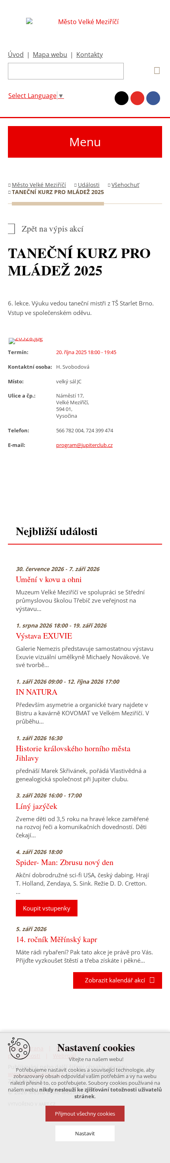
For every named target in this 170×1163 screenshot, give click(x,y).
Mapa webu (50, 54)
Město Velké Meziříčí (39, 184)
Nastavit (85, 1133)
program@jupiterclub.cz (84, 445)
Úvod (16, 54)
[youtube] (137, 98)
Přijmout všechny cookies (85, 1113)
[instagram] (121, 98)
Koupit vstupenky (46, 908)
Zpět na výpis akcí (52, 229)
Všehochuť (125, 184)
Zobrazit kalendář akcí (112, 980)
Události (89, 184)
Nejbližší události (57, 531)
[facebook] (153, 98)
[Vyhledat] (154, 71)
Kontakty (89, 54)
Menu (85, 142)
